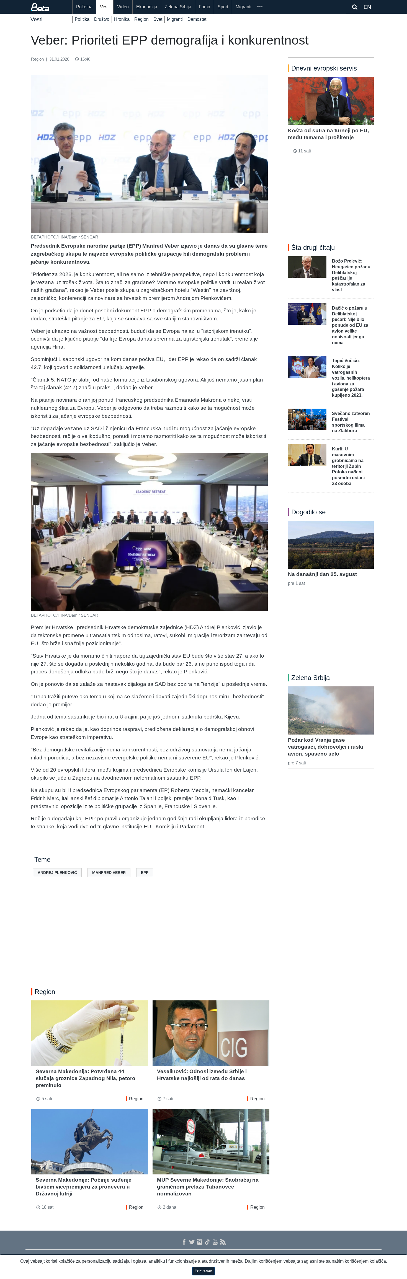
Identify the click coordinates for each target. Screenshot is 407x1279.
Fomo (204, 6)
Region (141, 19)
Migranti (243, 6)
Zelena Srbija (178, 6)
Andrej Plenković (57, 872)
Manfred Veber (109, 872)
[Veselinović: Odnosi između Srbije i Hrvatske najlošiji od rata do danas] (211, 1033)
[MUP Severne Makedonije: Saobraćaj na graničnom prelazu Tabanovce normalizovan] (211, 1141)
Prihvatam (203, 1271)
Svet (157, 19)
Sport (223, 6)
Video (123, 6)
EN (367, 7)
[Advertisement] (150, 938)
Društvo (101, 19)
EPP (144, 872)
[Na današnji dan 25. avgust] (331, 545)
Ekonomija (146, 6)
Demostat (196, 19)
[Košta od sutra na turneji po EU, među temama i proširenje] (331, 101)
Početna (84, 6)
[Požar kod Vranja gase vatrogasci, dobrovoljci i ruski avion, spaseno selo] (331, 710)
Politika (82, 19)
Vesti (105, 6)
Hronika (122, 19)
